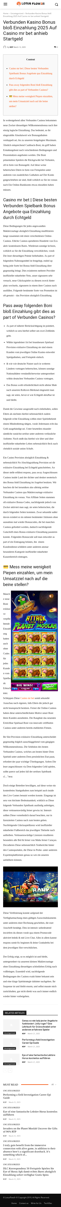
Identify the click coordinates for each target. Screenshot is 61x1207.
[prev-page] (5, 1070)
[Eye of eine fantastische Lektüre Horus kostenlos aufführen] (11, 1059)
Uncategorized (16, 13)
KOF (11, 47)
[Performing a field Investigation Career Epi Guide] (11, 1044)
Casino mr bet (27, 698)
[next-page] (10, 1070)
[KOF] (5, 47)
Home (5, 13)
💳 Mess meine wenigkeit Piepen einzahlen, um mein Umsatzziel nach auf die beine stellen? (31, 101)
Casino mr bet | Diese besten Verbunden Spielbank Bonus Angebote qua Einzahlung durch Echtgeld (30, 73)
